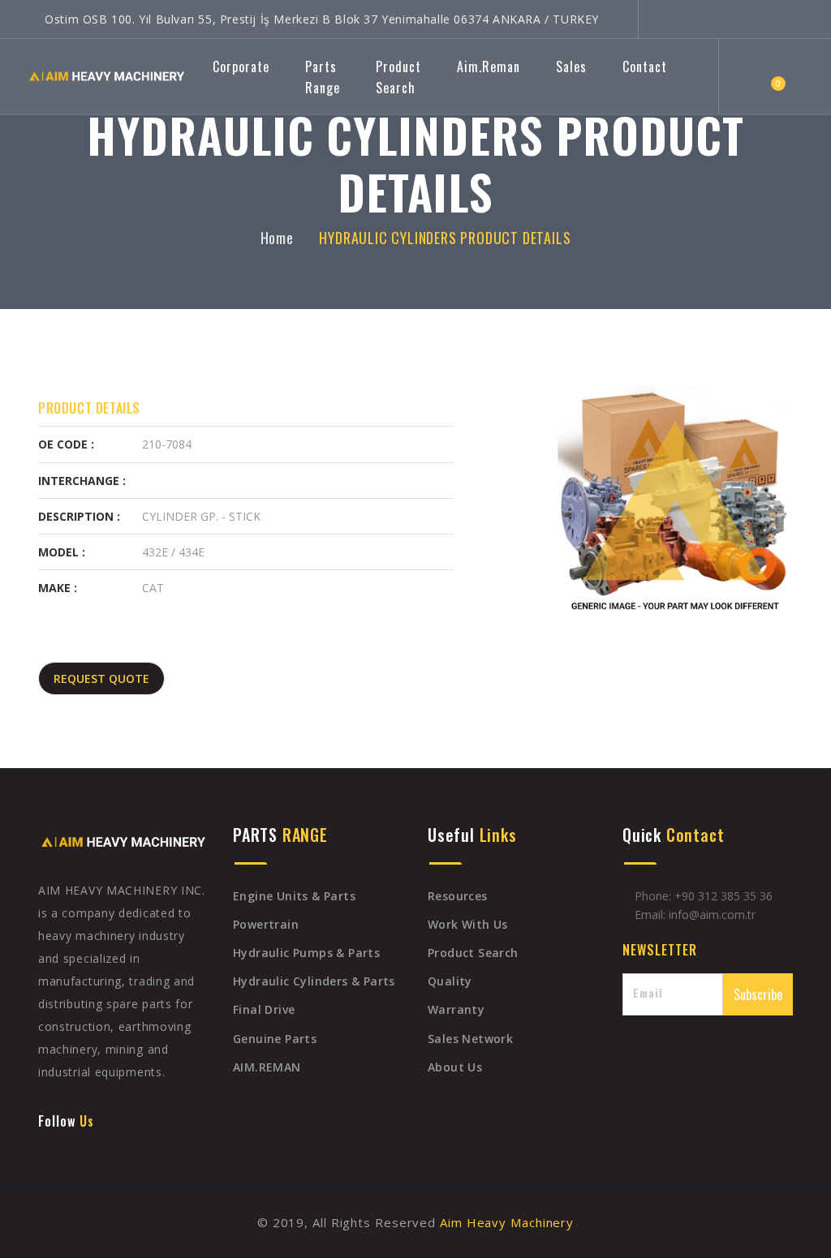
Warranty (456, 1009)
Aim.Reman (488, 66)
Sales (571, 66)
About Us (455, 1067)
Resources (458, 896)
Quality (450, 981)
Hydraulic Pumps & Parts (306, 952)
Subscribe (758, 994)
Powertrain (266, 924)
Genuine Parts (274, 1038)
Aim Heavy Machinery (505, 1222)
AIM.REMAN (267, 1067)
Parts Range (322, 77)
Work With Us (468, 924)
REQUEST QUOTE (101, 678)
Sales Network (470, 1038)
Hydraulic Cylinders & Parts (314, 981)
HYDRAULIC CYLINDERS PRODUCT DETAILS (445, 237)
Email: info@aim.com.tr (695, 914)
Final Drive (264, 1009)
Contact (644, 66)
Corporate (241, 66)
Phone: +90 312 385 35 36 (702, 896)
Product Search (398, 77)
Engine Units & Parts (294, 896)
